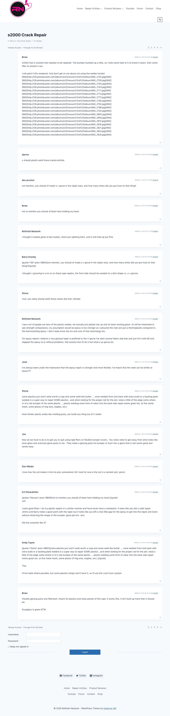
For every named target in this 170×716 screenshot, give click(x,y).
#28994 (155, 492)
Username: (13, 634)
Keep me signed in (19, 646)
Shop (158, 8)
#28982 (155, 206)
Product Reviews (97, 688)
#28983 (155, 231)
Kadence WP (110, 708)
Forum (140, 8)
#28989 (155, 391)
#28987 (155, 319)
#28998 (155, 543)
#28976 (155, 180)
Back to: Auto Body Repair (20, 41)
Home (80, 8)
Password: (13, 641)
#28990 (155, 434)
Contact (149, 8)
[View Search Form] (160, 19)
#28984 (155, 257)
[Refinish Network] (20, 8)
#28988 (155, 362)
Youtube (130, 8)
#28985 (155, 293)
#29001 (155, 593)
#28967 (155, 57)
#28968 (155, 154)
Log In (85, 652)
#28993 (155, 466)
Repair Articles (79, 688)
